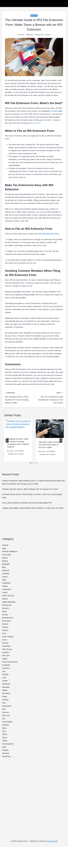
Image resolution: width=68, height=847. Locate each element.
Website (5, 750)
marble (5, 681)
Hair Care (6, 655)
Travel (4, 737)
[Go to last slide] (7, 440)
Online (4, 696)
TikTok (4, 734)
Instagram (6, 665)
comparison (6, 589)
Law (3, 671)
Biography (6, 564)
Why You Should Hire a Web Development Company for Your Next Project (50, 398)
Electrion (5, 608)
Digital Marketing (8, 602)
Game (4, 640)
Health (4, 659)
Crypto (4, 592)
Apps (4, 548)
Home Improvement (10, 662)
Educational (6, 605)
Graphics (5, 652)
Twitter (4, 741)
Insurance (6, 668)
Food (4, 633)
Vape (4, 747)
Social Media (7, 722)
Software (5, 725)
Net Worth (6, 693)
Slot (3, 719)
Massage (5, 687)
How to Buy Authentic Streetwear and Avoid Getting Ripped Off (27, 503)
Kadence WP (52, 841)
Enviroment (6, 621)
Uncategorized (7, 744)
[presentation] (18, 427)
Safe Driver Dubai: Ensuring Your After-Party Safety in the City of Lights (49, 444)
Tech (4, 731)
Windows (5, 753)
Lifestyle (5, 674)
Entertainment (7, 618)
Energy (5, 614)
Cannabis (5, 574)
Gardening (6, 646)
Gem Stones (7, 649)
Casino (5, 577)
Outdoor (5, 700)
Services (34, 15)
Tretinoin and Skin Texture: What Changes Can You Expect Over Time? (30, 489)
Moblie (4, 690)
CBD (4, 580)
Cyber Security (8, 596)
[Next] (61, 440)
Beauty (5, 558)
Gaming (5, 643)
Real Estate (6, 706)
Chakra (5, 586)
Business (5, 570)
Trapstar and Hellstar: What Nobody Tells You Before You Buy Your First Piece (32, 508)
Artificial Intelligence (10, 551)
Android (5, 545)
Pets (4, 703)
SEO (4, 709)
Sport (4, 728)
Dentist (5, 599)
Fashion (5, 624)
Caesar (22, 34)
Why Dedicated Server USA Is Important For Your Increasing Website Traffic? (17, 398)
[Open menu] (64, 3)
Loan (4, 678)
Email (4, 611)
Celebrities (6, 583)
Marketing (6, 684)
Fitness (5, 630)
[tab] (30, 462)
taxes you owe (35, 123)
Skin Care (6, 715)
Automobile (6, 555)
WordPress (6, 756)
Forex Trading (7, 637)
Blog (4, 567)
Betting (5, 561)
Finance (5, 627)
